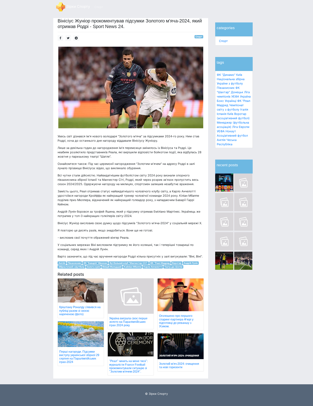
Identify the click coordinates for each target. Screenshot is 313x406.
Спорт (223, 41)
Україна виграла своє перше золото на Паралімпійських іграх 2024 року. (128, 322)
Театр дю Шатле (173, 266)
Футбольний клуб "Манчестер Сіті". (128, 263)
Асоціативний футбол (232, 135)
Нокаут (231, 131)
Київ (230, 114)
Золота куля (93, 266)
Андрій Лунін (191, 263)
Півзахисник (226, 88)
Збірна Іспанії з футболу (72, 266)
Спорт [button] (98, 7)
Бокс (220, 101)
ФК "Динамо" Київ (229, 75)
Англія (221, 140)
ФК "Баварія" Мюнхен (95, 263)
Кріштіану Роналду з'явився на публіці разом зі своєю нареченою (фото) (80, 311)
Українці (230, 101)
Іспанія (221, 114)
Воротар (176, 263)
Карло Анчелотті (152, 266)
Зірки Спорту (77, 6)
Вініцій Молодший (112, 266)
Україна (245, 96)
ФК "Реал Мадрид (160, 263)
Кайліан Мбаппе (132, 266)
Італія (244, 109)
